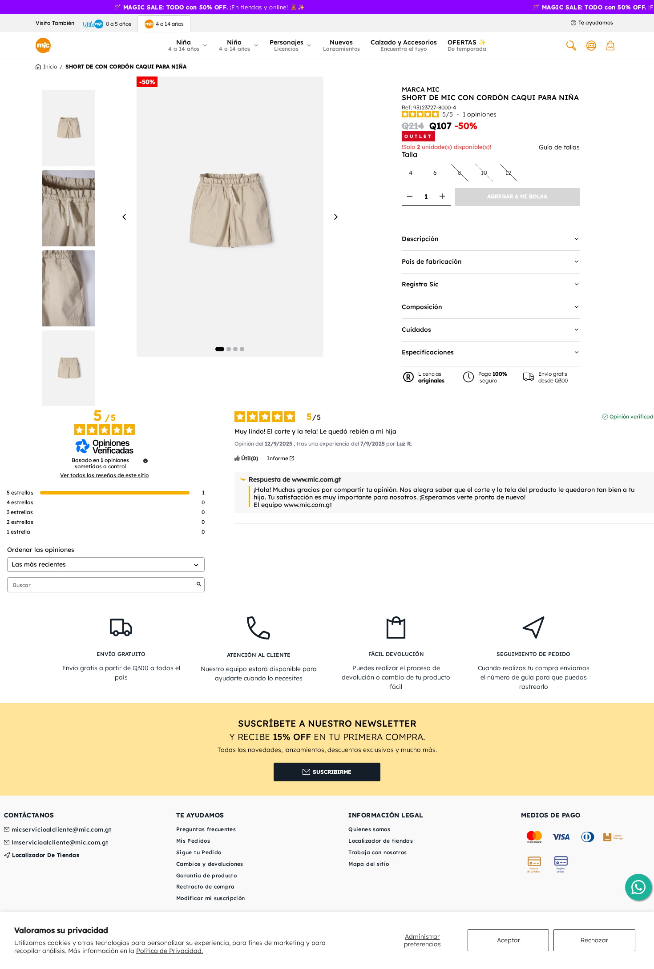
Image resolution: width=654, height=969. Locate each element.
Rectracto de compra (205, 886)
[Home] (43, 45)
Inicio (50, 67)
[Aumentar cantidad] (442, 196)
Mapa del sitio (368, 863)
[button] (188, 45)
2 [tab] (228, 349)
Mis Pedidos (193, 840)
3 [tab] (235, 349)
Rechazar (594, 940)
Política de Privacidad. (169, 951)
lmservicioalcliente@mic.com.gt (60, 843)
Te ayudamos (595, 23)
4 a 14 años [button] (170, 23)
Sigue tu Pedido (198, 852)
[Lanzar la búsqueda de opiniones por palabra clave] (198, 584)
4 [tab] (242, 349)
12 (511, 172)
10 (486, 172)
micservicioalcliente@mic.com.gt (62, 830)
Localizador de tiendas (45, 855)
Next (335, 216)
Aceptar (508, 940)
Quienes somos (369, 829)
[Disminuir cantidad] (410, 196)
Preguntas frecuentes (206, 829)
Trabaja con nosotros (377, 852)
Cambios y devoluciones (209, 863)
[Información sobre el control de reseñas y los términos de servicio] (145, 460)
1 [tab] (219, 349)
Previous (124, 216)
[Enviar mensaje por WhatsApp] (638, 887)
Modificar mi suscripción (210, 898)
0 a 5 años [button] (118, 23)
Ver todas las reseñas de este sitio (104, 475)
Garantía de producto (206, 875)
